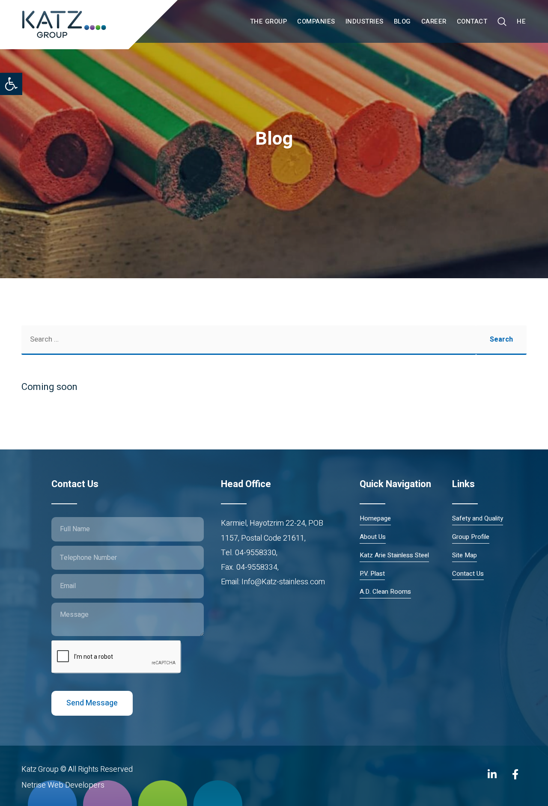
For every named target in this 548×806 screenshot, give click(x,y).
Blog (402, 21)
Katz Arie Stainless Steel (394, 555)
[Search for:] (248, 340)
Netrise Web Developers (62, 785)
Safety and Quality (477, 518)
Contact (472, 21)
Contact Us (468, 573)
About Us (373, 536)
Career (434, 21)
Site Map (464, 555)
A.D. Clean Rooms (385, 591)
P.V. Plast (372, 573)
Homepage (375, 518)
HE (521, 21)
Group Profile (470, 536)
